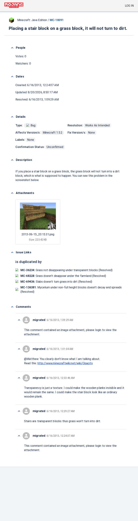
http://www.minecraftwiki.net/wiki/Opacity (65, 363)
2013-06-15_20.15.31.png (38, 234)
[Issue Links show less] (12, 252)
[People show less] (12, 47)
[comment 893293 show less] (19, 435)
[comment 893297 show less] (19, 349)
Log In (129, 5)
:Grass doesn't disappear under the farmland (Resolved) (63, 276)
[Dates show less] (12, 76)
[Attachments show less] (12, 193)
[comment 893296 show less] (19, 377)
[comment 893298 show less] (19, 320)
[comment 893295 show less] (19, 411)
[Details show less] (12, 116)
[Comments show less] (12, 306)
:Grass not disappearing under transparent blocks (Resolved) (66, 270)
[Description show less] (12, 160)
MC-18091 (57, 20)
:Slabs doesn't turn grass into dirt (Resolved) (56, 281)
